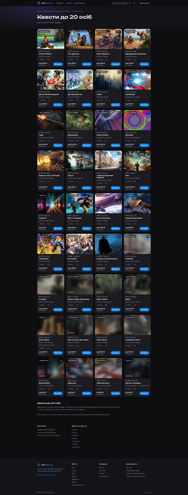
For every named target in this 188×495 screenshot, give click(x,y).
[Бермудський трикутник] (137, 39)
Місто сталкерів (74, 218)
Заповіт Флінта (45, 54)
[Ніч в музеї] (79, 244)
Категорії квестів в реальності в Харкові (57, 11)
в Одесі (74, 432)
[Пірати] (79, 161)
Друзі (127, 299)
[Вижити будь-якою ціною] (79, 284)
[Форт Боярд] (50, 325)
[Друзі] (137, 284)
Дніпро (74, 476)
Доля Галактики (103, 218)
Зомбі (99, 94)
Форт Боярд (44, 340)
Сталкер (42, 299)
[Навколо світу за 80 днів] (50, 161)
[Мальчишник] (50, 368)
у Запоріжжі (76, 441)
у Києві (74, 429)
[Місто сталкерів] (79, 203)
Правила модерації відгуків (135, 476)
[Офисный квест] (108, 368)
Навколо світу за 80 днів (49, 175)
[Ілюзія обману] (108, 120)
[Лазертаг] (50, 203)
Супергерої (130, 94)
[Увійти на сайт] (61, 31)
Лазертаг (43, 218)
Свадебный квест (132, 340)
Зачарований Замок (133, 218)
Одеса (74, 470)
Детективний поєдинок (49, 94)
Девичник (72, 383)
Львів (73, 473)
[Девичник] (79, 368)
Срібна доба (102, 340)
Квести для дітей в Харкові (46, 432)
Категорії (102, 470)
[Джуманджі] (79, 120)
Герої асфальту (103, 54)
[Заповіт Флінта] (50, 39)
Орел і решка (102, 299)
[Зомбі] (108, 79)
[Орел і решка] (108, 284)
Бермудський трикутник (135, 54)
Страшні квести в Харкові (46, 429)
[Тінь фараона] (79, 39)
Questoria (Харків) (44, 56)
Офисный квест (103, 383)
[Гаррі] (50, 120)
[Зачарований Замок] (137, 203)
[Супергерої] (137, 79)
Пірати (71, 175)
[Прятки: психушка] (137, 368)
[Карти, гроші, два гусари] (79, 325)
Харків (74, 482)
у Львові (74, 444)
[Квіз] (137, 161)
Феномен (129, 135)
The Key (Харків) (130, 385)
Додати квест (80, 3)
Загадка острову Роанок (107, 259)
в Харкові (75, 435)
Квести (69, 3)
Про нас (129, 467)
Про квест (58, 64)
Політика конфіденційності (135, 473)
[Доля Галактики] (108, 203)
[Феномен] (137, 120)
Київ (73, 467)
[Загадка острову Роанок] (108, 244)
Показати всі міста (78, 485)
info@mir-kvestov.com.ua (48, 475)
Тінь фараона (73, 54)
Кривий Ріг (75, 479)
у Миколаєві (76, 447)
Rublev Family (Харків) (46, 342)
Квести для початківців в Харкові (48, 435)
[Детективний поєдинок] (50, 79)
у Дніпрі (74, 438)
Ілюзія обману (103, 135)
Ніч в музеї (72, 259)
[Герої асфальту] (108, 39)
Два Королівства (75, 94)
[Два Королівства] (79, 79)
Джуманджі (73, 135)
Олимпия (129, 259)
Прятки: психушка (133, 383)
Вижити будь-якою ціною (78, 299)
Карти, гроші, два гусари (78, 340)
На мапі (101, 473)
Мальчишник (44, 383)
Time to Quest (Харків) (132, 342)
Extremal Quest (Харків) (132, 97)
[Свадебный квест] (137, 325)
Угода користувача (132, 470)
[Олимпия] (137, 244)
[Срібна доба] (108, 325)
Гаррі (41, 135)
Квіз (127, 175)
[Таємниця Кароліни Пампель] (108, 161)
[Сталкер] (50, 284)
